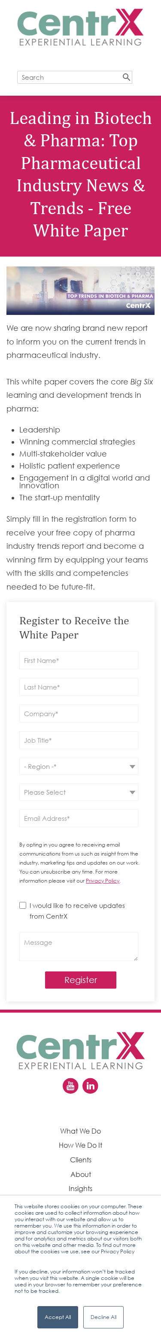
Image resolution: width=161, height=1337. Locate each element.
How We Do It (80, 1145)
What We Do (80, 1131)
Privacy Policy (102, 880)
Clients (80, 1160)
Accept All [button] (58, 1317)
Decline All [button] (103, 1317)
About (80, 1174)
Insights (80, 1188)
